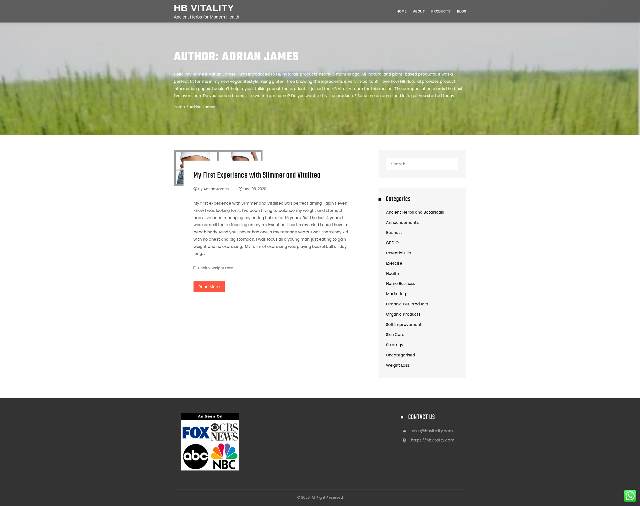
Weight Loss (222, 267)
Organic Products (403, 314)
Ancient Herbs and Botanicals (415, 212)
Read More (209, 287)
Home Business (400, 283)
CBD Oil (393, 243)
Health (204, 267)
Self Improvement (404, 324)
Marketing (396, 294)
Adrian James (216, 188)
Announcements (402, 222)
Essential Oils (398, 253)
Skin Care (395, 334)
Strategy (394, 345)
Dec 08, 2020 (255, 188)
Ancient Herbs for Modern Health (206, 17)
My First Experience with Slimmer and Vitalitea (257, 175)
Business (394, 232)
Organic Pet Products (407, 304)
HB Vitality (204, 8)
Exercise (394, 263)
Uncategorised (400, 355)
